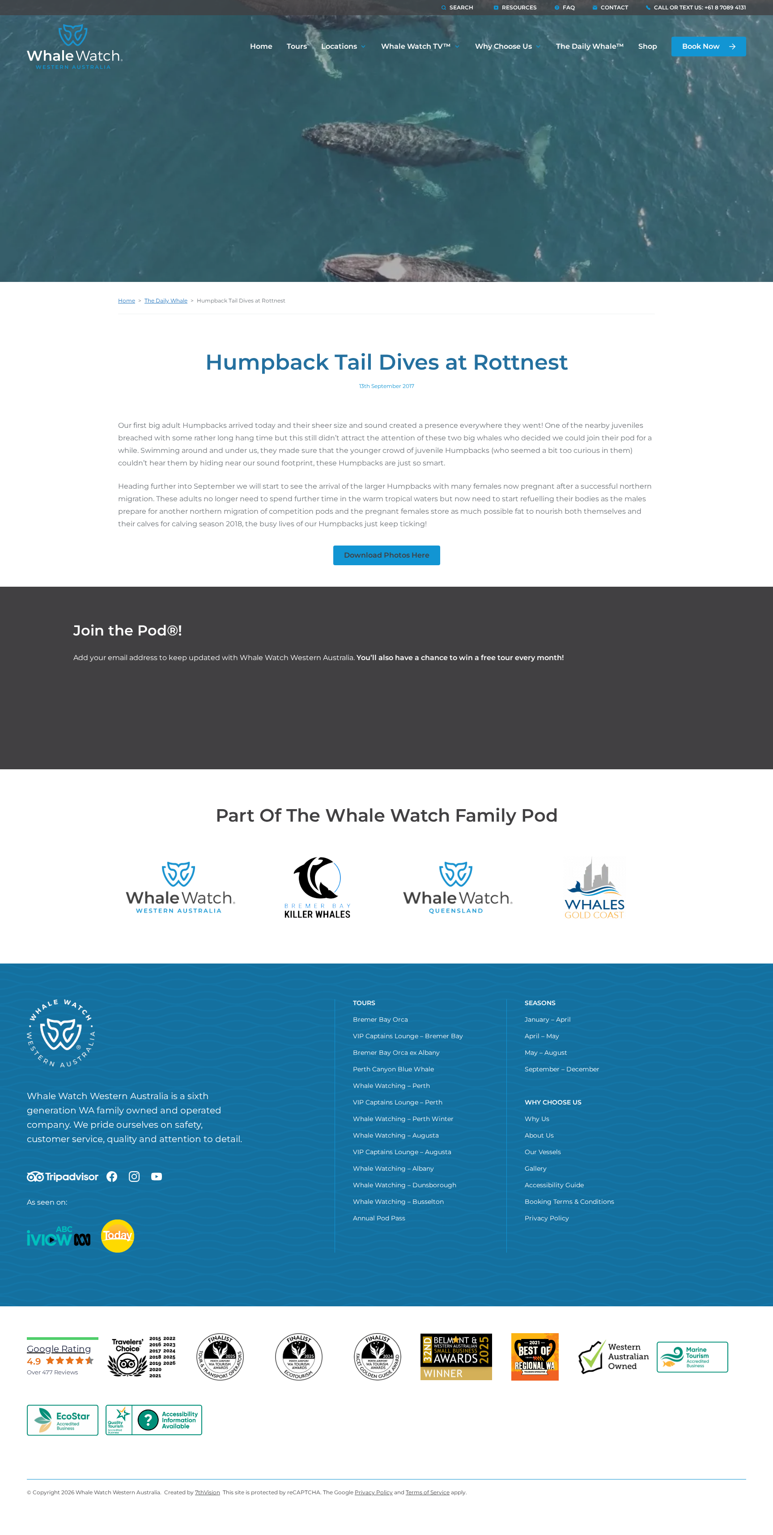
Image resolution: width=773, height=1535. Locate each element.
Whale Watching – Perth (391, 1086)
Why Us (537, 1119)
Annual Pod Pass (379, 1218)
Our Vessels (543, 1152)
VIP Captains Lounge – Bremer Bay (408, 1036)
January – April (548, 1019)
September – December (562, 1069)
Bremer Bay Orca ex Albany (396, 1053)
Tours (297, 46)
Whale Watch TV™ (416, 46)
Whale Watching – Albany (393, 1168)
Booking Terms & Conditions (569, 1202)
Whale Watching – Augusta (396, 1135)
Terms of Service (428, 1492)
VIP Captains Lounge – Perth (397, 1102)
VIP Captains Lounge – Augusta (402, 1152)
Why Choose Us (503, 46)
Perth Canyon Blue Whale (393, 1069)
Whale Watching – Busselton (398, 1202)
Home (261, 46)
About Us (539, 1135)
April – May (542, 1036)
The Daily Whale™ (590, 46)
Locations (339, 46)
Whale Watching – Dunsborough (404, 1185)
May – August (546, 1053)
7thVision (207, 1492)
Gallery (536, 1168)
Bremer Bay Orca (380, 1019)
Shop (647, 46)
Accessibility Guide (554, 1185)
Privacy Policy (547, 1218)
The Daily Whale (165, 300)
